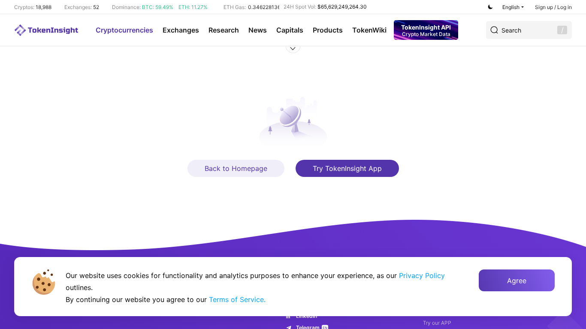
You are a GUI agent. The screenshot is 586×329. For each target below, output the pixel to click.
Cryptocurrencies (124, 30)
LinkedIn (306, 316)
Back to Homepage (236, 168)
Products (328, 30)
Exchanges (181, 30)
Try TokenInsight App (347, 168)
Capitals (289, 30)
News (257, 30)
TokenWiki (369, 30)
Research (223, 30)
